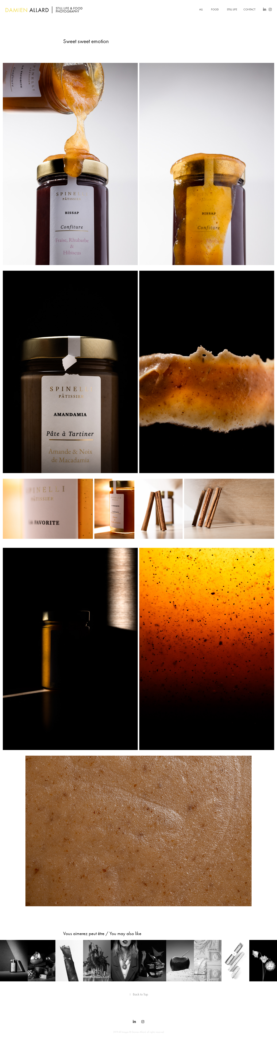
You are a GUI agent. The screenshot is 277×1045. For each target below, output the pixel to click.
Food (215, 9)
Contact (249, 9)
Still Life (232, 9)
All (201, 9)
